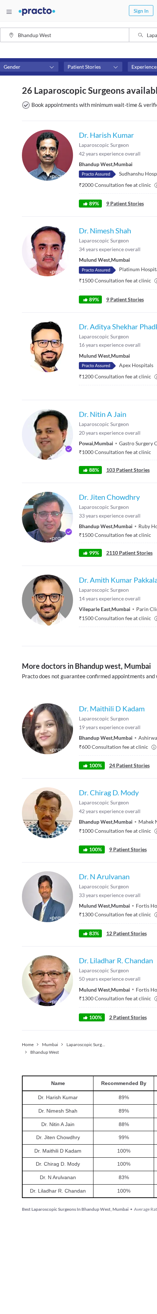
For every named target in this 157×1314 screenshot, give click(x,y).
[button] (29, 67)
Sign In (141, 11)
